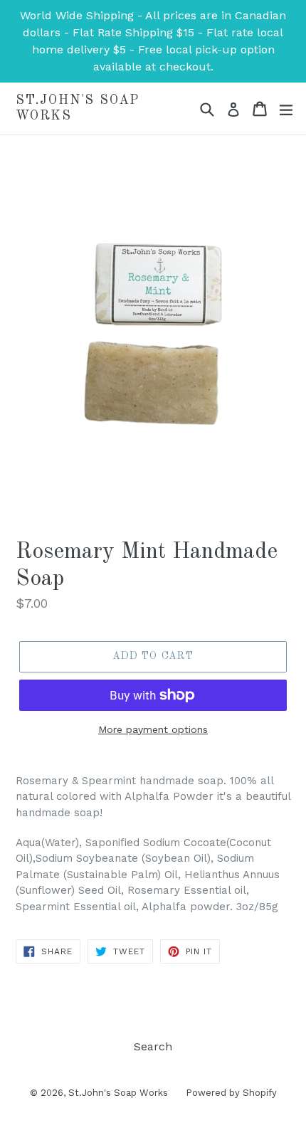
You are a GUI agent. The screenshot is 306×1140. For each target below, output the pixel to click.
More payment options (153, 729)
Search (153, 1046)
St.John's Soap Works (77, 108)
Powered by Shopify (231, 1092)
